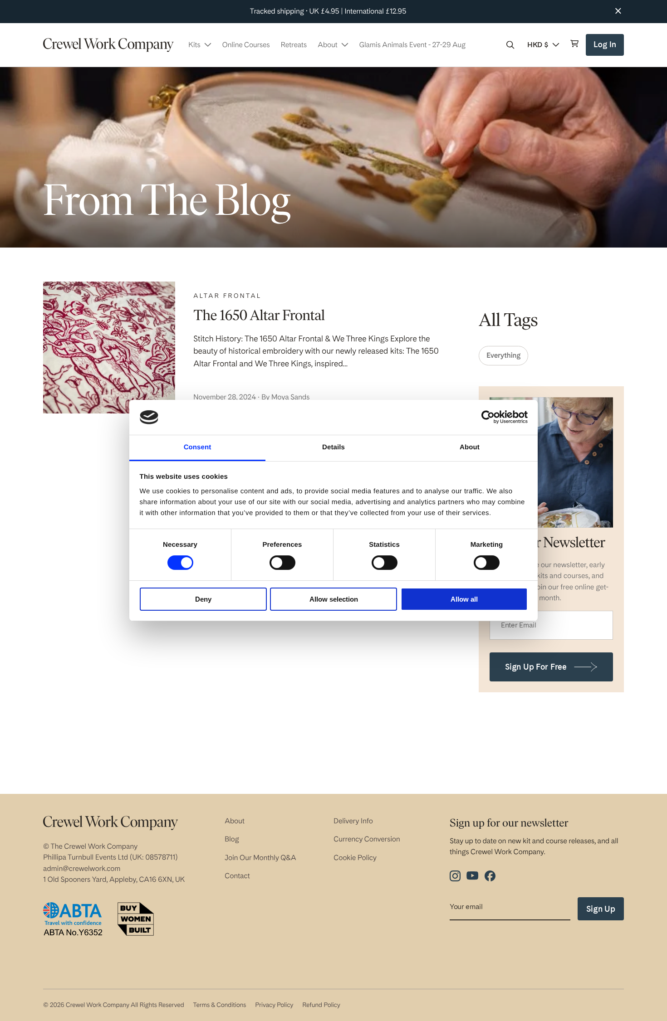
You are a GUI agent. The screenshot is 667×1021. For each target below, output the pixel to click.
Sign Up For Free (536, 666)
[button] (510, 45)
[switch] (282, 562)
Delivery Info (353, 821)
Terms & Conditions (219, 1005)
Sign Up (600, 909)
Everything (503, 355)
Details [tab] (333, 447)
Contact (237, 875)
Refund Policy (321, 1005)
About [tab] (470, 447)
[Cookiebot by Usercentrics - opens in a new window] (488, 417)
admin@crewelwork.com (81, 868)
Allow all (464, 599)
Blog (232, 839)
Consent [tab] (197, 447)
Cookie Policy (355, 857)
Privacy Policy (274, 1005)
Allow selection (333, 599)
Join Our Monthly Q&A (260, 857)
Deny (203, 599)
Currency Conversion (367, 839)
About (235, 821)
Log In (605, 48)
